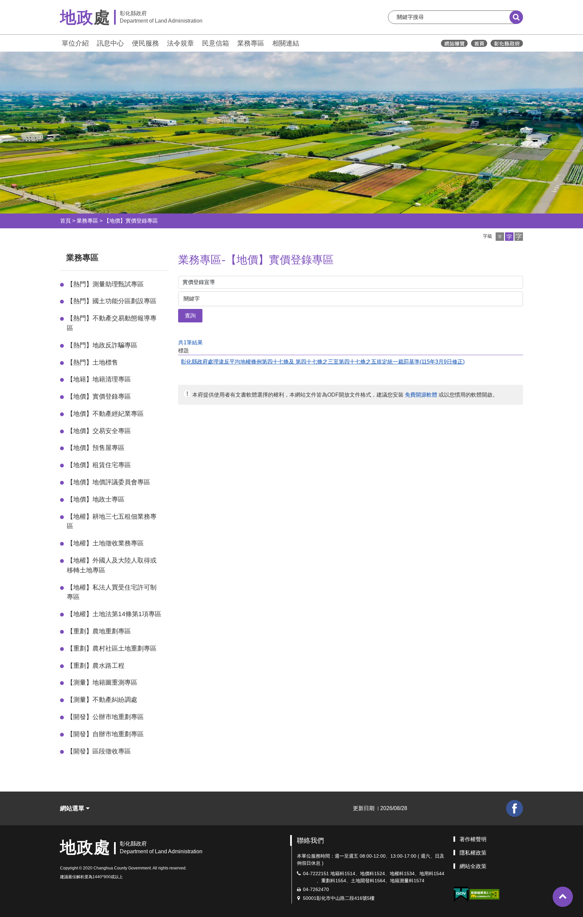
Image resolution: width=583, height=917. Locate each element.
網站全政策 (473, 866)
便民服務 (145, 43)
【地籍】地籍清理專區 (99, 379)
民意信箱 (215, 43)
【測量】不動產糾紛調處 (102, 699)
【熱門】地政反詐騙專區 (102, 345)
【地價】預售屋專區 (95, 447)
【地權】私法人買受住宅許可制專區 (112, 592)
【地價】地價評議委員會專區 (108, 482)
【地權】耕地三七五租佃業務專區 (112, 521)
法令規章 (180, 43)
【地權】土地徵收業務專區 (105, 543)
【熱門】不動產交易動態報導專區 (112, 323)
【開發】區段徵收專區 (99, 751)
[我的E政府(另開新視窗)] (460, 894)
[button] (500, 236)
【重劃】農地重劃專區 (99, 631)
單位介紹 (75, 43)
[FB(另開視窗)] (514, 808)
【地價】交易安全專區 (99, 430)
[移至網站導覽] (454, 43)
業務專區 (250, 43)
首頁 (65, 221)
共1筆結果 (190, 342)
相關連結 (285, 43)
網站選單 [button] (73, 808)
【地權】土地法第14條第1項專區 (114, 614)
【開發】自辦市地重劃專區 (105, 734)
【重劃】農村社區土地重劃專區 (112, 648)
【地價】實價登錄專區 (131, 221)
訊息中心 (110, 43)
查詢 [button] (190, 315)
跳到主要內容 (23, 4)
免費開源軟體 (421, 395)
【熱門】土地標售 (92, 362)
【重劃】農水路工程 (95, 665)
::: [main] (174, 256)
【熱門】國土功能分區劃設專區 (112, 301)
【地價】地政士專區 (95, 499)
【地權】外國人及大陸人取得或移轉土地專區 (112, 565)
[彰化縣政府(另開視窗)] (507, 43)
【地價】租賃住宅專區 (99, 464)
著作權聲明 (473, 839)
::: (57, 42)
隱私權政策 (473, 853)
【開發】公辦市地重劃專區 (105, 716)
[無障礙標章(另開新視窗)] (484, 894)
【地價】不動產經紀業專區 (105, 413)
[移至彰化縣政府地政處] (479, 43)
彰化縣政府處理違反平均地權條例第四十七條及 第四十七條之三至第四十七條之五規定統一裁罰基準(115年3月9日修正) (323, 362)
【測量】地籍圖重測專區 (102, 682)
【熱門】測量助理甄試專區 (105, 284)
